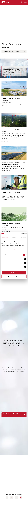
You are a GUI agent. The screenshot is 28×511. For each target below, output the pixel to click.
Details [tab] (14, 237)
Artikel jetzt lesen (7, 74)
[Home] (5, 2)
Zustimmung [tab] (5, 237)
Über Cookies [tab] (23, 237)
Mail (21, 497)
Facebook (7, 497)
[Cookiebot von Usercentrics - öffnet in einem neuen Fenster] (21, 233)
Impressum (15, 249)
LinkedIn (16, 497)
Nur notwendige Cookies (14, 276)
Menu (24, 2)
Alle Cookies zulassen (14, 272)
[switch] (25, 259)
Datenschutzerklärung (6, 249)
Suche (21, 2)
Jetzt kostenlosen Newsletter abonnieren (11, 414)
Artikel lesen (4, 108)
